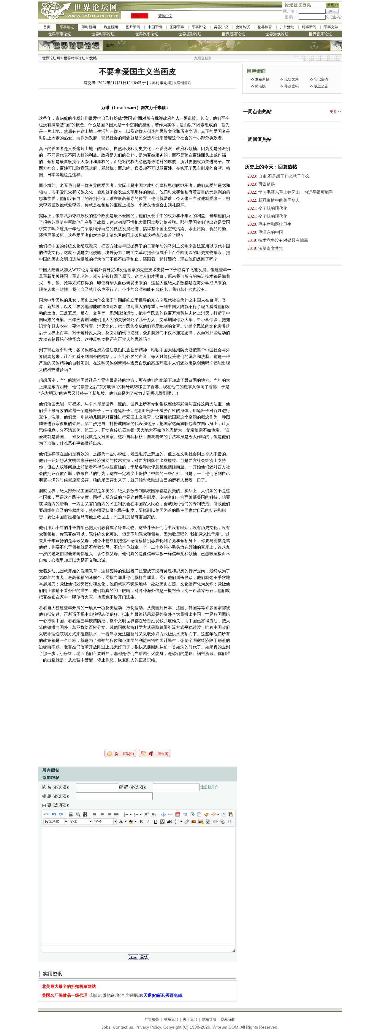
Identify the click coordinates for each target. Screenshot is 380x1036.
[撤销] (54, 814)
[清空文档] (199, 814)
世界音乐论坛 (320, 34)
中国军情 (155, 27)
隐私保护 (228, 1019)
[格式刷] (206, 814)
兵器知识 (221, 27)
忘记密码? (333, 17)
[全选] (223, 814)
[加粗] (141, 822)
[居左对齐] (95, 814)
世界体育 (265, 27)
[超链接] (215, 822)
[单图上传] (194, 822)
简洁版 (260, 86)
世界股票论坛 (233, 34)
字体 (73, 821)
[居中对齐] (102, 814)
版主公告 (321, 86)
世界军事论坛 (59, 34)
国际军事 (177, 27)
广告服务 (152, 1019)
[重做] (61, 814)
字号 (98, 821)
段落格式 (52, 821)
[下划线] (155, 822)
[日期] (177, 814)
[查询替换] (85, 814)
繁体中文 (165, 16)
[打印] (71, 814)
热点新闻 (111, 27)
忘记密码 (321, 79)
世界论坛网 (51, 58)
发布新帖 (262, 79)
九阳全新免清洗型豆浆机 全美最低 (207, 58)
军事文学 (331, 27)
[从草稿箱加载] (230, 814)
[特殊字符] (229, 822)
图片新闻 (133, 27)
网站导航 (209, 1019)
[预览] (78, 814)
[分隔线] (170, 814)
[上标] (146, 814)
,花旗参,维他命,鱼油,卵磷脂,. (112, 995)
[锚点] (163, 814)
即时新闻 (89, 27)
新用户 (332, 5)
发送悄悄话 (182, 83)
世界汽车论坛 (146, 34)
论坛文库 (291, 79)
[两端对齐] (116, 814)
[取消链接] (222, 822)
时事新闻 (309, 27)
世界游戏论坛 (277, 34)
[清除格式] (186, 822)
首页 (46, 27)
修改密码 (291, 86)
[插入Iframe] (192, 814)
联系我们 (171, 1019)
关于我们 (190, 1019)
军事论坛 (67, 27)
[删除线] (169, 822)
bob (120, 45)
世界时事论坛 (103, 34)
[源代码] (47, 814)
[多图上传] (201, 822)
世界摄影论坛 (190, 34)
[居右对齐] (109, 814)
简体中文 (139, 16)
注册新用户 (209, 787)
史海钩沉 (243, 27)
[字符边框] (162, 822)
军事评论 (199, 27)
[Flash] (208, 822)
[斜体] (148, 822)
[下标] (153, 814)
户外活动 (287, 27)
